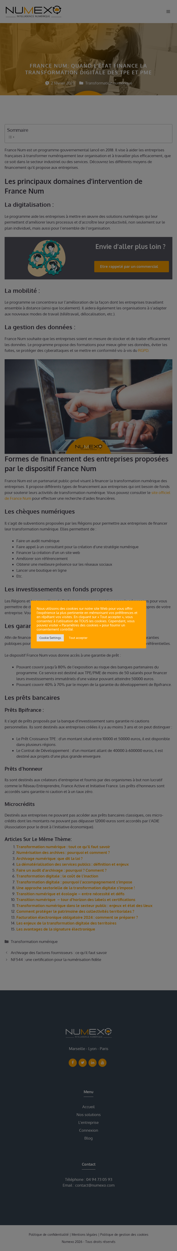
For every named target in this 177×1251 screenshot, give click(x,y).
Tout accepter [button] (78, 638)
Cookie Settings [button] (50, 638)
